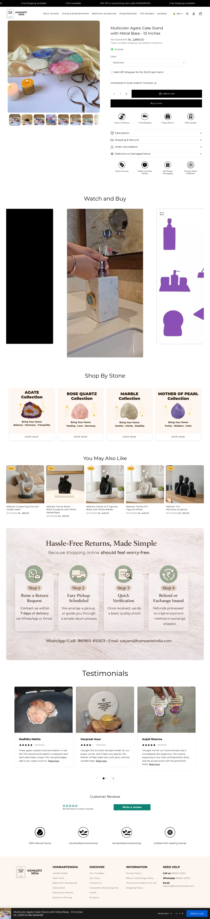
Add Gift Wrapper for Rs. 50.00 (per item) (138, 72)
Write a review (132, 807)
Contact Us (95, 883)
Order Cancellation (126, 146)
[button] (105, 285)
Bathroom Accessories (65, 883)
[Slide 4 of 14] (51, 119)
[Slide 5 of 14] (63, 119)
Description (122, 133)
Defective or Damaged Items (133, 153)
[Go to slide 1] (104, 778)
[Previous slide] (10, 66)
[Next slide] (97, 66)
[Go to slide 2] (106, 778)
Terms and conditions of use (141, 883)
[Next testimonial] (113, 778)
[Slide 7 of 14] (87, 119)
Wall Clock (58, 878)
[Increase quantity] (182, 913)
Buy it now (156, 103)
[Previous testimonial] (97, 778)
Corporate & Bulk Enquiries (103, 887)
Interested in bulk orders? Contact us (134, 82)
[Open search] (187, 13)
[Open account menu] (193, 13)
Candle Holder (60, 873)
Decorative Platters (63, 892)
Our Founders (96, 873)
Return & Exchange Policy (140, 878)
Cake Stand (59, 887)
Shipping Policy (134, 887)
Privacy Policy (133, 873)
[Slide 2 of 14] (27, 119)
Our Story (94, 878)
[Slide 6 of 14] (75, 119)
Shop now (32, 436)
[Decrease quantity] (176, 913)
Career (93, 892)
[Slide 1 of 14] (14, 119)
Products (94, 897)
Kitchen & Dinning (62, 897)
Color (113, 56)
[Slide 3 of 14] (39, 119)
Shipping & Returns (127, 139)
